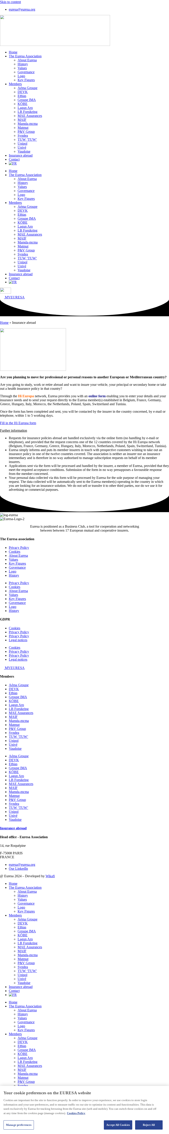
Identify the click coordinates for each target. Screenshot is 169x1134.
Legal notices (18, 640)
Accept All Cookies (118, 1125)
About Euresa (27, 60)
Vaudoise (24, 151)
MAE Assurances (30, 116)
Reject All (149, 1125)
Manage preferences (18, 1125)
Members (15, 84)
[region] (84, 1110)
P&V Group (26, 131)
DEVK (23, 92)
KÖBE (23, 104)
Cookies (14, 551)
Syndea (23, 135)
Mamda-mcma (28, 124)
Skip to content (10, 2)
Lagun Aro (25, 108)
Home (13, 52)
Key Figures (26, 80)
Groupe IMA (27, 100)
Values (22, 68)
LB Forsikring (27, 112)
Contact (14, 159)
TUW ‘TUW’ (27, 139)
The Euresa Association (25, 56)
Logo (21, 76)
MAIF (22, 120)
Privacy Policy (19, 547)
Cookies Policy (76, 1113)
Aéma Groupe (27, 88)
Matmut (23, 127)
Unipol (22, 143)
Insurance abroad (21, 155)
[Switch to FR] (13, 163)
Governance (26, 72)
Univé (22, 147)
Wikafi (50, 876)
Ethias (22, 96)
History (23, 64)
